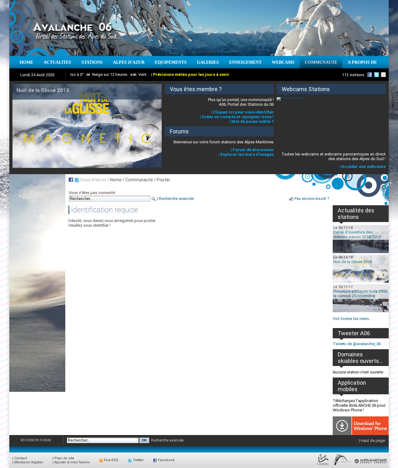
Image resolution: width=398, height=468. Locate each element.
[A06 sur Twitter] (376, 74)
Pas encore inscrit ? (311, 198)
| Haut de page (372, 440)
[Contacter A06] (384, 74)
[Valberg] (323, 465)
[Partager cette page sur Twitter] (76, 179)
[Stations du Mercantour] (341, 465)
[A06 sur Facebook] (369, 74)
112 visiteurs (353, 74)
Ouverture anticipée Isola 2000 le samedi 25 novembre (360, 293)
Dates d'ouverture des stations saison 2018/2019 (357, 234)
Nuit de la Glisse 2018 (352, 261)
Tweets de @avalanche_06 (357, 343)
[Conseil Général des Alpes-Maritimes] (371, 465)
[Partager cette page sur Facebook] (70, 179)
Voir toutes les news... (352, 318)
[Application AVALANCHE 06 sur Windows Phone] (361, 433)
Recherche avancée (176, 198)
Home (116, 179)
